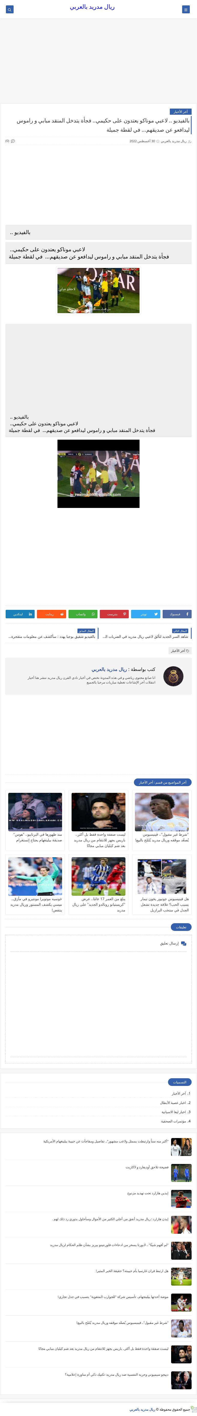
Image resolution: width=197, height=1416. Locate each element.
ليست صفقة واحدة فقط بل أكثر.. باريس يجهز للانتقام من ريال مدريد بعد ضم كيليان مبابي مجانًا (99, 840)
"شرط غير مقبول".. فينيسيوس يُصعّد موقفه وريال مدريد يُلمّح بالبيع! (122, 1322)
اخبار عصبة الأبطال (173, 1102)
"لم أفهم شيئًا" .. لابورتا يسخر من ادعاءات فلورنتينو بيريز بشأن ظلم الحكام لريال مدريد (109, 1244)
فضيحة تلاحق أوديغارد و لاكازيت (147, 1167)
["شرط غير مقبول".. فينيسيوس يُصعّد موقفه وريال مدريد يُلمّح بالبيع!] (162, 812)
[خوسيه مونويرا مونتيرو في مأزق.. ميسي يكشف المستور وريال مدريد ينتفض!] (35, 876)
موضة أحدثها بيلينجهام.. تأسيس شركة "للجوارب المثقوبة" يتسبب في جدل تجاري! (113, 1296)
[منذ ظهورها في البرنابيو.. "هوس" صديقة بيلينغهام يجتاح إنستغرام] (35, 812)
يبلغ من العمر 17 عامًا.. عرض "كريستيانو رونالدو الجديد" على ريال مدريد (98, 904)
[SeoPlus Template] (193, 1409)
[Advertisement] (98, 63)
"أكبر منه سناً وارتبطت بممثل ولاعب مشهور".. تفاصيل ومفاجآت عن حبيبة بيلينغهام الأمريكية (106, 1141)
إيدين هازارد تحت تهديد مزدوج (148, 1193)
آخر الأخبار (181, 111)
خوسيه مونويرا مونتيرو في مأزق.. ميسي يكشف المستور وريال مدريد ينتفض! (36, 904)
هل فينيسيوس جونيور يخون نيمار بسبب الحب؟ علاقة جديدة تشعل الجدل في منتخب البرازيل (165, 904)
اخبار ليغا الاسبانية (174, 1112)
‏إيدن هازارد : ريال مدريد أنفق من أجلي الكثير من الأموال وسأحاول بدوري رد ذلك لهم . (110, 1219)
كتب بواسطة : (123, 669)
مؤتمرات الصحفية (173, 1121)
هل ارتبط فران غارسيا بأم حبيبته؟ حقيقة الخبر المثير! (132, 1270)
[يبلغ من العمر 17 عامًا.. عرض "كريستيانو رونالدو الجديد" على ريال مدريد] (98, 876)
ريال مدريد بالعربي (92, 7)
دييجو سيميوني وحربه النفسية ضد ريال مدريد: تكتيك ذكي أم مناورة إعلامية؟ (117, 1374)
